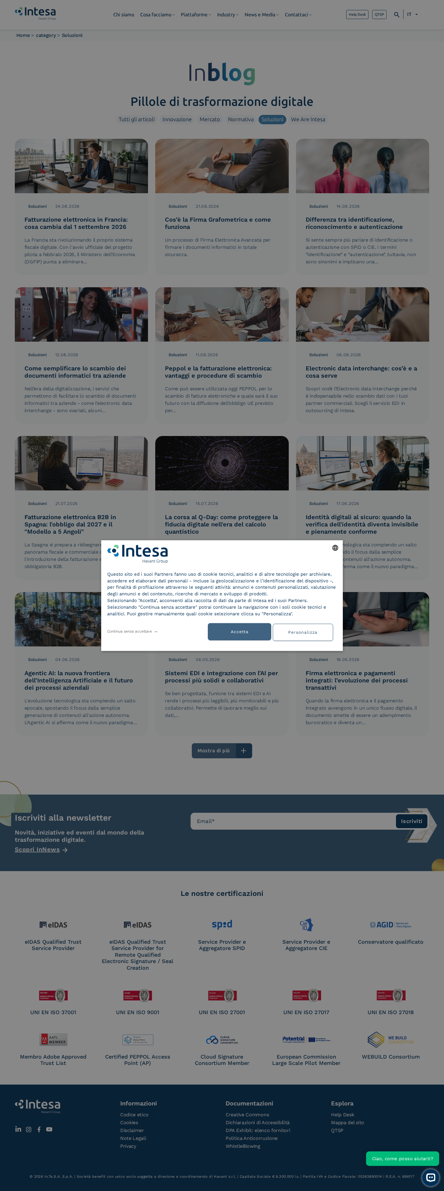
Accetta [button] (240, 631)
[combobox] (335, 548)
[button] (305, 632)
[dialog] (222, 595)
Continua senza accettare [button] (129, 631)
